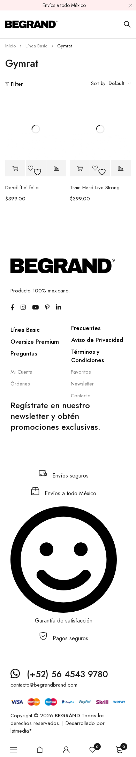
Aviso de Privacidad (97, 340)
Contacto (81, 395)
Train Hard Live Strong (95, 187)
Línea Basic (36, 46)
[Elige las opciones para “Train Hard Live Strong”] (80, 168)
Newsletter (82, 384)
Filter (17, 84)
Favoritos (81, 372)
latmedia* (21, 731)
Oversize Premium (34, 341)
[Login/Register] (66, 750)
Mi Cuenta (21, 372)
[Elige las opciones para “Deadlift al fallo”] (15, 168)
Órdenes (20, 384)
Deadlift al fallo (22, 187)
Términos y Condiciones (87, 355)
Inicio (10, 46)
